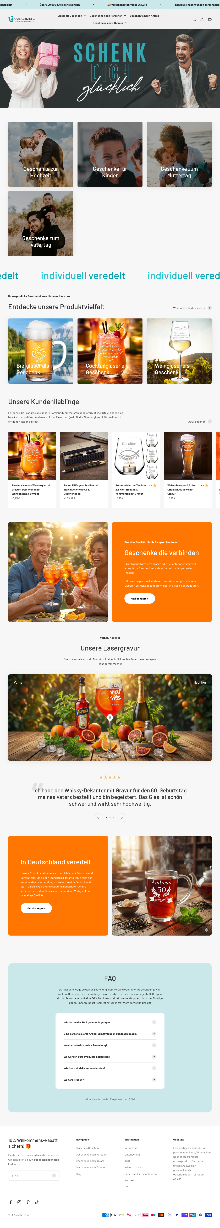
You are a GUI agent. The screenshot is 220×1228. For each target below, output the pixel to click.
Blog (78, 1173)
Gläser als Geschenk (70, 15)
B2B (127, 1186)
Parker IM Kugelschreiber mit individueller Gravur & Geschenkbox (81, 489)
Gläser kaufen (139, 598)
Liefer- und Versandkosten (141, 1173)
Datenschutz (132, 1154)
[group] (110, 68)
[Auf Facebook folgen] (10, 1202)
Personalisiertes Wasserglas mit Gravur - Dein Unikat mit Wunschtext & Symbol (31, 489)
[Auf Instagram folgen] (19, 1202)
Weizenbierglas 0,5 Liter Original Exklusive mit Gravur (182, 489)
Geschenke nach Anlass (144, 15)
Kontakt (129, 1180)
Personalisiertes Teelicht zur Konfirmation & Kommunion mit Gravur (131, 489)
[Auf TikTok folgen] (37, 1202)
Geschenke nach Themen (108, 22)
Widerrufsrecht (134, 1167)
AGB (127, 1160)
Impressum (131, 1147)
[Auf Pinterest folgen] (28, 1202)
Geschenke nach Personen (106, 15)
